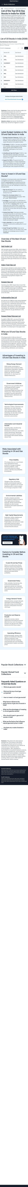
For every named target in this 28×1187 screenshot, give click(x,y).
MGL (5, 73)
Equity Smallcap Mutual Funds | (12, 781)
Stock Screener (13, 196)
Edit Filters (14, 90)
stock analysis (9, 182)
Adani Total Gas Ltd (8, 265)
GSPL (5, 70)
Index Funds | (16, 778)
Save (26, 48)
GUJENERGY (7, 63)
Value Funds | (3, 778)
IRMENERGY (7, 80)
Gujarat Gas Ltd (7, 282)
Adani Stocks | (4, 771)
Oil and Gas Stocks (20, 8)
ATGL (5, 59)
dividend (14, 203)
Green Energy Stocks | (11, 772)
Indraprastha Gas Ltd (9, 297)
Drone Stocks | (17, 770)
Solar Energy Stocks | (5, 770)
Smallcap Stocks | (23, 770)
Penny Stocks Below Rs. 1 (8, 774)
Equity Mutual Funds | (8, 779)
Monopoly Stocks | (10, 771)
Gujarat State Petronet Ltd (11, 316)
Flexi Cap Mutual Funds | (16, 779)
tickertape (8, 48)
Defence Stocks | (16, 771)
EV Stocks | (17, 772)
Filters (6, 200)
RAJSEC (6, 84)
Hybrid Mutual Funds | (10, 778)
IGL (5, 66)
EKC (5, 77)
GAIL (5, 56)
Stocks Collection (9, 8)
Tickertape (13, 191)
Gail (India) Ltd (6, 246)
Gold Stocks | (11, 770)
